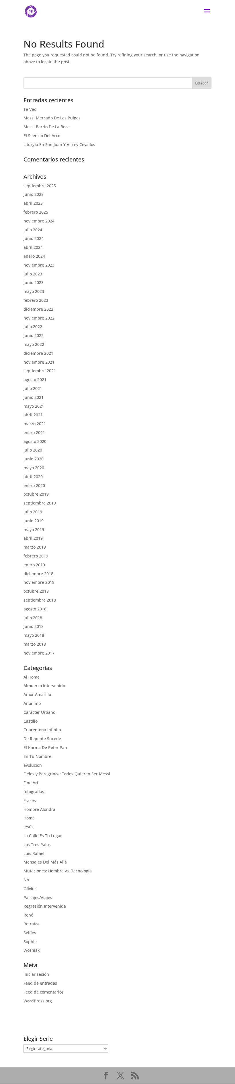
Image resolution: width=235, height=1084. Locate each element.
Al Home (31, 677)
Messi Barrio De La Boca (46, 126)
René (28, 915)
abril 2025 (33, 203)
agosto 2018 (34, 609)
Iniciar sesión (36, 974)
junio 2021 (33, 397)
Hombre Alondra (39, 809)
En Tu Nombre (37, 756)
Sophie (30, 941)
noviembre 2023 (38, 265)
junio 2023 (33, 282)
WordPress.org (37, 1001)
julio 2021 (32, 388)
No (26, 879)
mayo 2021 (33, 406)
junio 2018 (33, 626)
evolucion (32, 765)
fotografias (33, 791)
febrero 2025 (35, 212)
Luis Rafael (33, 853)
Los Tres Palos (37, 844)
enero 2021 (34, 432)
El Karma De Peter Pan (45, 747)
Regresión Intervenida (44, 906)
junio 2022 (33, 335)
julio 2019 (32, 512)
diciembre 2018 (38, 573)
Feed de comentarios (43, 992)
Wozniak (31, 950)
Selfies (29, 932)
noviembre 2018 (38, 582)
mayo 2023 (33, 291)
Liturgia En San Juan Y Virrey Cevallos (59, 144)
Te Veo (29, 109)
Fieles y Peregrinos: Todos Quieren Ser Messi (66, 773)
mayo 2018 (33, 635)
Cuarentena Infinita (42, 729)
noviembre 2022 (38, 318)
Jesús (28, 826)
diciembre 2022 (38, 309)
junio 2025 (33, 194)
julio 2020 (32, 450)
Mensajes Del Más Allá (45, 862)
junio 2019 (33, 520)
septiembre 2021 (39, 370)
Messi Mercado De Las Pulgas (52, 118)
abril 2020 (33, 476)
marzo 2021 (34, 423)
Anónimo (32, 703)
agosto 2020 (34, 441)
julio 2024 (32, 229)
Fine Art (30, 782)
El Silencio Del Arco (41, 135)
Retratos (31, 924)
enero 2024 (34, 256)
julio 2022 (32, 326)
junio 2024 (33, 238)
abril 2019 (33, 538)
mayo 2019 (33, 529)
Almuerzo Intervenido (44, 685)
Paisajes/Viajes (37, 897)
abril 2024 (33, 247)
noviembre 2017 (38, 653)
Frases (29, 800)
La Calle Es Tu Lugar (42, 835)
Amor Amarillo (37, 694)
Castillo (30, 721)
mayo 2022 (33, 344)
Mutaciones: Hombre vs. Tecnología (57, 871)
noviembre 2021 (38, 362)
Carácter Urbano (39, 712)
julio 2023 (32, 274)
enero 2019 (34, 564)
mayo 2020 (33, 467)
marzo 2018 (34, 644)
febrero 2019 (35, 556)
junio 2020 (33, 459)
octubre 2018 (36, 591)
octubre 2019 (36, 494)
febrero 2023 (35, 300)
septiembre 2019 (39, 503)
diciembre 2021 (38, 353)
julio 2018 (32, 617)
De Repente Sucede (42, 738)
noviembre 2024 (38, 221)
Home (29, 818)
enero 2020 (34, 485)
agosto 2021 (34, 379)
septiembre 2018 (39, 600)
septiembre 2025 (39, 185)
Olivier (29, 888)
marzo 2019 (34, 547)
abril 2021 (33, 414)
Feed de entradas (40, 983)
